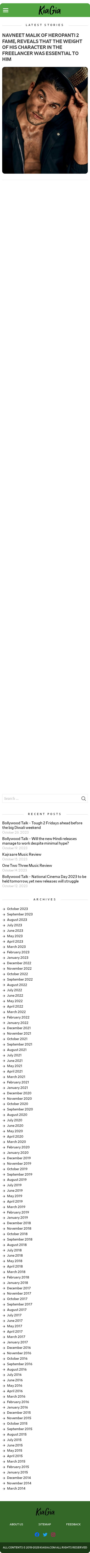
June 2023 (15, 930)
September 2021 (19, 1044)
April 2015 (15, 1456)
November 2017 (19, 1293)
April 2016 (15, 1391)
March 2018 (16, 1272)
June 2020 (15, 1125)
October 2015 (17, 1423)
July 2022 (14, 990)
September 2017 (19, 1304)
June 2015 (15, 1445)
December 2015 (19, 1412)
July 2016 (14, 1374)
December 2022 (19, 963)
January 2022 (17, 1023)
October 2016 (17, 1358)
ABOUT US (16, 1524)
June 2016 (15, 1380)
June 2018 (15, 1255)
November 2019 (19, 1163)
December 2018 (19, 1223)
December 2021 (19, 1028)
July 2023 (14, 925)
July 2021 (14, 1055)
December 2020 (19, 1093)
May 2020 (15, 1131)
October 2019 (17, 1169)
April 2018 (15, 1266)
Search (83, 799)
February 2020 (18, 1147)
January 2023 (17, 957)
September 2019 (19, 1174)
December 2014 (19, 1478)
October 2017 (17, 1299)
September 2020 (20, 1109)
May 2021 (14, 1066)
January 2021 (17, 1088)
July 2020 (14, 1120)
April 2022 (15, 1006)
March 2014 (16, 1488)
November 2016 (19, 1353)
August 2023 (17, 920)
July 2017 (14, 1315)
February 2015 (18, 1467)
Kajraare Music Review (21, 855)
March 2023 (16, 947)
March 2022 (16, 1012)
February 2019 (18, 1212)
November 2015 (19, 1418)
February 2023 (18, 952)
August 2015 (17, 1434)
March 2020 (16, 1142)
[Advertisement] (45, 233)
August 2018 (17, 1245)
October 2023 (17, 909)
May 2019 (14, 1196)
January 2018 (17, 1283)
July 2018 (14, 1250)
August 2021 (17, 1050)
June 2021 (15, 1060)
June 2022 (15, 995)
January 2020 (18, 1152)
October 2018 (17, 1234)
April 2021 (15, 1071)
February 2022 (18, 1017)
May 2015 (14, 1450)
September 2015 (19, 1429)
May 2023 (15, 936)
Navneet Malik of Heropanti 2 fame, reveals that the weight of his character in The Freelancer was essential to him (42, 47)
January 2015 (17, 1472)
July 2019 (14, 1185)
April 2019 (15, 1201)
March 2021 (16, 1077)
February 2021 (18, 1082)
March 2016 (16, 1396)
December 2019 (19, 1158)
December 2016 (19, 1347)
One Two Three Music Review (27, 866)
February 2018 (18, 1277)
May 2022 (15, 1001)
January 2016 (17, 1407)
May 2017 (14, 1326)
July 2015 (14, 1440)
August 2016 (17, 1369)
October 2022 (17, 974)
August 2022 (17, 985)
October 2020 (17, 1104)
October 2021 (17, 1039)
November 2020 (19, 1098)
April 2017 (15, 1331)
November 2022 (19, 968)
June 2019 (15, 1190)
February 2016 (18, 1402)
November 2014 (19, 1483)
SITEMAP (44, 1524)
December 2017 (19, 1288)
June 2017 (15, 1320)
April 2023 (15, 941)
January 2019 (17, 1217)
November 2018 (19, 1228)
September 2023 (20, 914)
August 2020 (17, 1115)
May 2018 (14, 1261)
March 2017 (16, 1337)
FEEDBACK (73, 1524)
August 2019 (17, 1179)
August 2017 (17, 1310)
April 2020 (15, 1136)
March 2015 (16, 1461)
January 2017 (17, 1342)
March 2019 (16, 1207)
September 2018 (19, 1239)
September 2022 (20, 979)
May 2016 (14, 1385)
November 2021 (19, 1033)
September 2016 (19, 1364)
